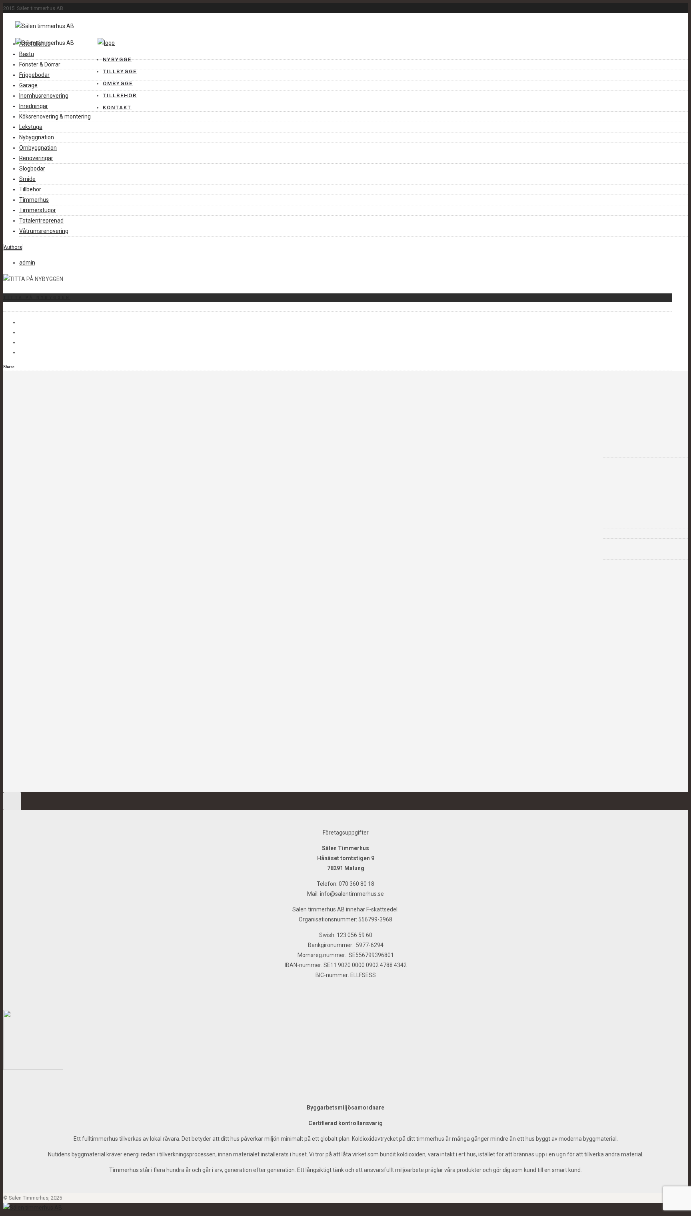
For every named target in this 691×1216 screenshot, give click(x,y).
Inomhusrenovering (43, 95)
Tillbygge (120, 71)
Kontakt (117, 107)
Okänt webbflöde (77, 583)
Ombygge (118, 83)
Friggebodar (34, 75)
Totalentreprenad (41, 220)
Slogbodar (32, 168)
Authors (13, 247)
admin (27, 262)
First (38, 697)
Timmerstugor (37, 210)
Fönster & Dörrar (39, 64)
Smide (27, 179)
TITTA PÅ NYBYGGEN (36, 297)
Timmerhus (34, 200)
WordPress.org (51, 554)
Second (41, 707)
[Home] (106, 43)
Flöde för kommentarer (63, 543)
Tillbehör (120, 95)
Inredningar (33, 106)
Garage (28, 85)
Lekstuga (30, 127)
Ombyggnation (38, 147)
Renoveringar (36, 158)
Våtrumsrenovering (43, 231)
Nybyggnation (36, 137)
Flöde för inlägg (52, 533)
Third (39, 717)
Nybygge (117, 59)
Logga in (43, 522)
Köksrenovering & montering (55, 116)
